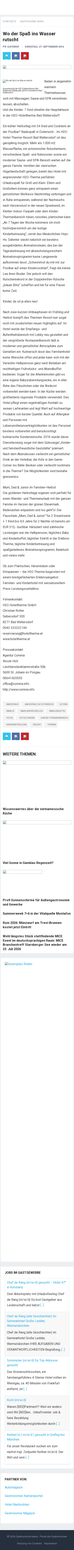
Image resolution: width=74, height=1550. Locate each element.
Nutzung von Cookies (29, 1543)
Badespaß (12, 704)
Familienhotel (57, 711)
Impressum (50, 1543)
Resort (37, 724)
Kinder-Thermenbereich (54, 718)
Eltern (63, 704)
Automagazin (14, 1487)
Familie (10, 711)
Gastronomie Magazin (20, 1513)
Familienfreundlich (31, 711)
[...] (42, 1305)
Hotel (9, 718)
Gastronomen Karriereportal (24, 1496)
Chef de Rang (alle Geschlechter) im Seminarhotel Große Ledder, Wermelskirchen (31, 1321)
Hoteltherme (27, 718)
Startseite (9, 21)
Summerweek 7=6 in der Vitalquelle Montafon (37, 913)
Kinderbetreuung (16, 724)
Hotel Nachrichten (17, 1504)
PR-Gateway (11, 46)
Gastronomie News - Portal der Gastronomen (41, 1536)
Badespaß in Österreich (39, 704)
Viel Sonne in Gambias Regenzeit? (28, 863)
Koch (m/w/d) (16, 1400)
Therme (51, 724)
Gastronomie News (32, 21)
